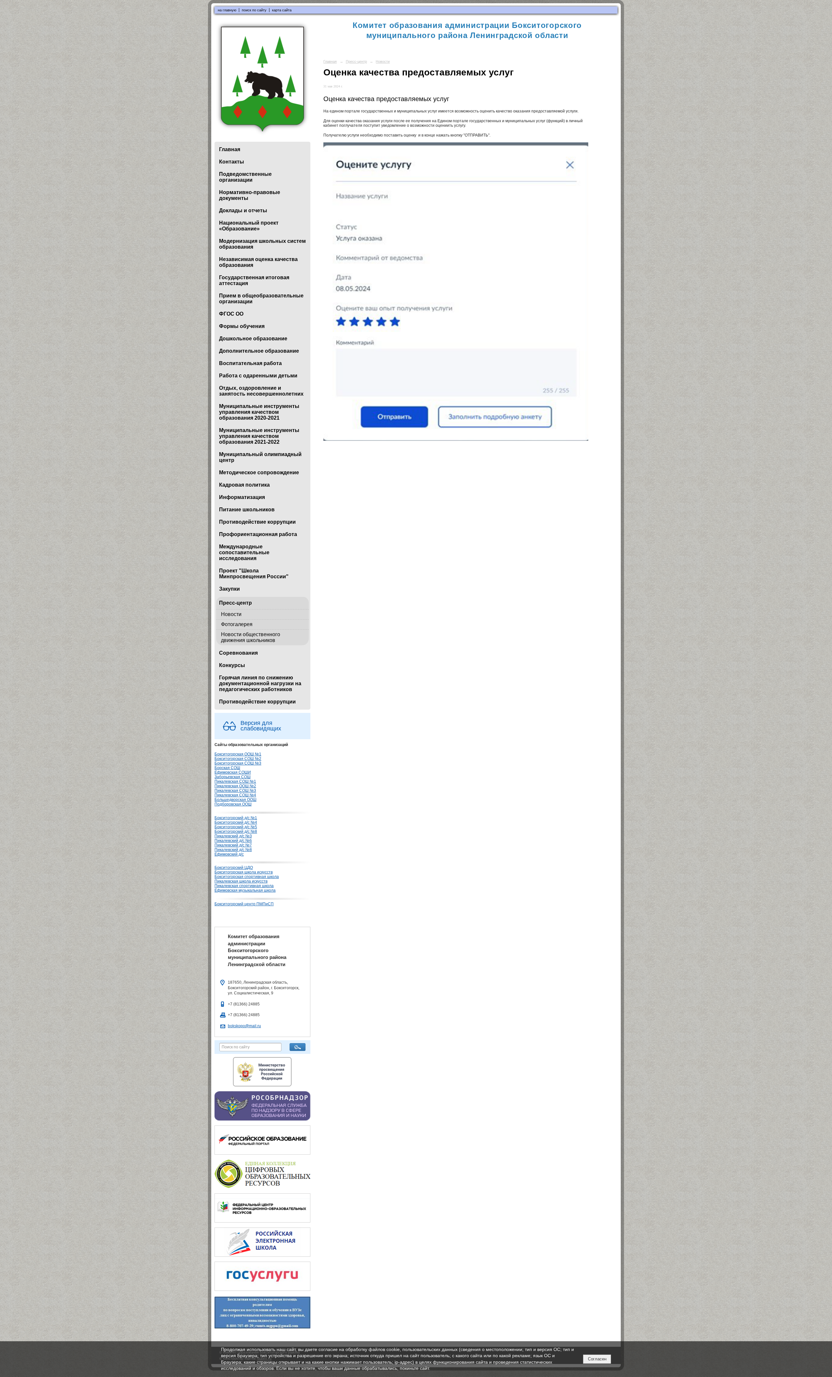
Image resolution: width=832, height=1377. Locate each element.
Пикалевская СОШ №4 (235, 795)
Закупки (229, 589)
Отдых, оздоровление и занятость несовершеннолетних (261, 391)
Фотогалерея (237, 624)
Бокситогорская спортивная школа (246, 876)
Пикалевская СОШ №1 (235, 781)
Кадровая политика (244, 485)
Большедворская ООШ (235, 799)
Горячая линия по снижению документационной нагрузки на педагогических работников (260, 683)
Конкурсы (232, 665)
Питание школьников (247, 509)
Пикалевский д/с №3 (233, 836)
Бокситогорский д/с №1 (235, 818)
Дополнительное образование (259, 351)
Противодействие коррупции (257, 522)
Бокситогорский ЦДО (233, 867)
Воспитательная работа (250, 363)
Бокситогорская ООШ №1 (237, 754)
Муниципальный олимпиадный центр (260, 457)
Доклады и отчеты (243, 210)
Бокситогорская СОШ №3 (237, 763)
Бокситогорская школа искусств (243, 872)
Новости (231, 614)
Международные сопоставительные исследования (244, 552)
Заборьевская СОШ (232, 777)
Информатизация (242, 497)
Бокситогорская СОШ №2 (237, 758)
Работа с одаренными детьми (258, 375)
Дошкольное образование (253, 338)
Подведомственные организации (245, 177)
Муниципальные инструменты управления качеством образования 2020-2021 (259, 412)
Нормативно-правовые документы (249, 195)
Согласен (597, 1359)
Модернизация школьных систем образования (262, 244)
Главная (229, 149)
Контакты (231, 161)
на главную (227, 10)
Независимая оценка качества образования (258, 262)
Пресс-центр (235, 603)
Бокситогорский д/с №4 (235, 822)
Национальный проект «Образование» (249, 225)
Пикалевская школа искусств (240, 881)
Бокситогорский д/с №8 (235, 831)
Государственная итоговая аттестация (254, 280)
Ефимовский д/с (229, 854)
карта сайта (282, 10)
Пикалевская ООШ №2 (235, 786)
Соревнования (238, 653)
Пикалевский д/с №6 (233, 840)
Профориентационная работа (258, 534)
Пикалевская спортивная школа (244, 886)
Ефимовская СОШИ (232, 772)
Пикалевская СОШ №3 (235, 790)
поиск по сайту (254, 10)
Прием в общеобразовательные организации (261, 298)
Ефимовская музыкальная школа (245, 890)
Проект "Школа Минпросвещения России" (254, 573)
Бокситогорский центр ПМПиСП (244, 904)
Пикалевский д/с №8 (233, 849)
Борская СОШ (227, 768)
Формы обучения (242, 326)
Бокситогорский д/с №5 (235, 827)
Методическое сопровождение (259, 472)
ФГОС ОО (231, 314)
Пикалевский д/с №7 (233, 845)
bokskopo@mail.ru (244, 1026)
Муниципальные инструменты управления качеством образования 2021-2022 (259, 436)
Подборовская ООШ (233, 804)
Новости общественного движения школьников (250, 637)
